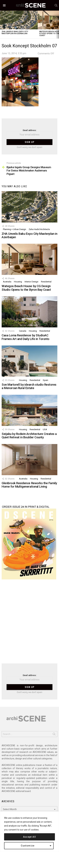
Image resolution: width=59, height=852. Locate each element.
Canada (22, 331)
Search (54, 734)
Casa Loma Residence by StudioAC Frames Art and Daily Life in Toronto (25, 337)
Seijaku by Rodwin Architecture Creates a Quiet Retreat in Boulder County (29, 435)
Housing (18, 281)
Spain (45, 380)
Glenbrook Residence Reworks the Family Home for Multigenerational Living (29, 484)
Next (57, 24)
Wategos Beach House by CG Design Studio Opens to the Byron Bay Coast (26, 287)
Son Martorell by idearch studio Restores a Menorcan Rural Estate (29, 386)
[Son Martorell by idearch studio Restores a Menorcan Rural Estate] (29, 361)
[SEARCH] (56, 5)
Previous (1, 24)
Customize (28, 845)
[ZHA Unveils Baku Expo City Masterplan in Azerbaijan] (19, 20)
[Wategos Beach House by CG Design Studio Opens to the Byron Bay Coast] (29, 259)
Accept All (29, 837)
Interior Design (31, 281)
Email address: (29, 130)
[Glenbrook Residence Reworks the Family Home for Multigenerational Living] (29, 459)
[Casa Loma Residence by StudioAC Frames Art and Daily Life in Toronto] (29, 311)
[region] (29, 831)
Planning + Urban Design (14, 229)
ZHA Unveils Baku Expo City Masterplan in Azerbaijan (15, 33)
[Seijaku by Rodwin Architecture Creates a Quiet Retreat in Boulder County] (29, 410)
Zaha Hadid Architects (39, 229)
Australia (7, 281)
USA (45, 429)
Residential (46, 281)
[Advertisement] (29, 623)
